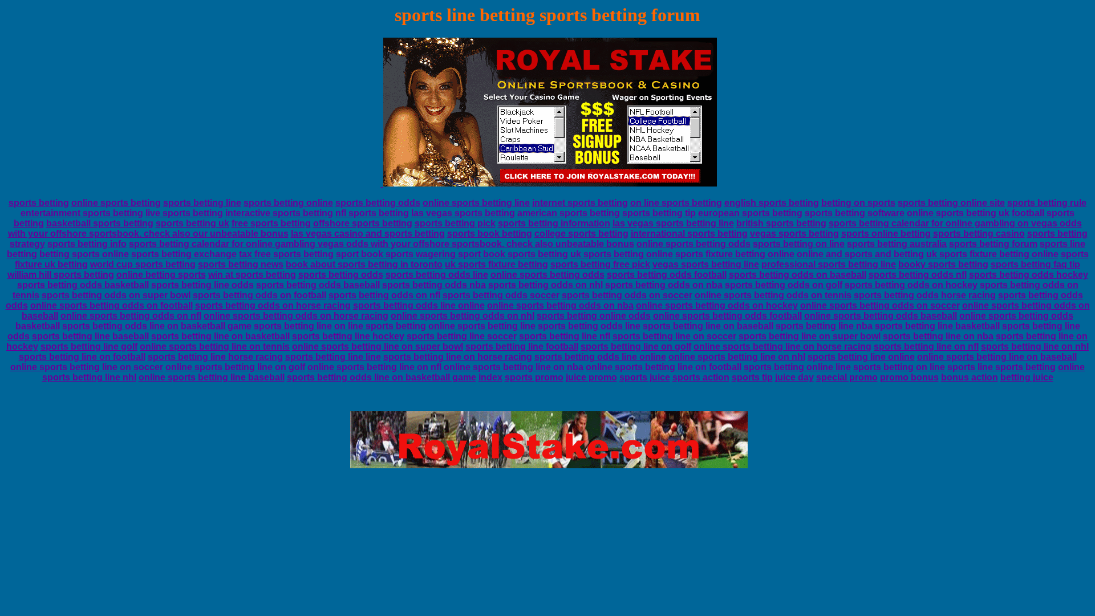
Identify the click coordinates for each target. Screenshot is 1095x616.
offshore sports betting (362, 223)
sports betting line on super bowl (810, 336)
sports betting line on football (82, 357)
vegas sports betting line (705, 264)
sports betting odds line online (419, 305)
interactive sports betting (279, 213)
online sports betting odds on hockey (717, 305)
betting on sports (858, 203)
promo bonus (909, 377)
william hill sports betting (60, 274)
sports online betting (886, 233)
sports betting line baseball (90, 336)
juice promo (591, 377)
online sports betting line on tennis (215, 346)
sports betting (39, 203)
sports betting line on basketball (220, 336)
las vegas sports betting (463, 213)
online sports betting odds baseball (880, 316)
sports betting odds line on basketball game (157, 326)
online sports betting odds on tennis (773, 295)
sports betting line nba (824, 326)
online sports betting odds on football (111, 305)
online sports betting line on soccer (86, 367)
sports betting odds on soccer (627, 295)
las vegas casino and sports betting (368, 233)
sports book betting (489, 233)
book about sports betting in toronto (364, 264)
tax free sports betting (286, 254)
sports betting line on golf (636, 346)
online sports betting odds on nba (560, 305)
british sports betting (781, 223)
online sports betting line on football (663, 367)
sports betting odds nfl (918, 274)
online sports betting (116, 203)
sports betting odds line (437, 274)
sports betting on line (799, 244)
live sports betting (184, 213)
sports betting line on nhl (1035, 346)
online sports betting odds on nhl (462, 316)
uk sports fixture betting (496, 264)
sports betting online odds (594, 316)
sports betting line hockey (348, 336)
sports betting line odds (202, 285)
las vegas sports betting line (673, 223)
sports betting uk (192, 223)
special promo (847, 377)
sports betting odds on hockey (911, 285)
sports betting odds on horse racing (273, 305)
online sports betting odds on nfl (130, 316)
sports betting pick (455, 223)
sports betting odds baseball (318, 285)
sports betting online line (797, 367)
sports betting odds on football (259, 295)
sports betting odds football (667, 274)
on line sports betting (676, 203)
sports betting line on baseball (708, 326)
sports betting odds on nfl (384, 295)
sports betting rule (1046, 203)
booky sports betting (943, 264)
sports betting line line (333, 357)
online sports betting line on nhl (736, 357)
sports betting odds (377, 203)
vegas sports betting (794, 233)
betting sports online (84, 254)
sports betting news (240, 264)
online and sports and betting (860, 254)
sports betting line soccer (462, 336)
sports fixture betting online (734, 254)
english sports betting (771, 203)
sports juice (644, 377)
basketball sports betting (99, 223)
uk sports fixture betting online (992, 254)
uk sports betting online (621, 254)
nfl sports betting (372, 213)
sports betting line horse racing (215, 357)
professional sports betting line (828, 264)
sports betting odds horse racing (925, 295)
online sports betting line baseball (212, 377)
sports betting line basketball (937, 326)
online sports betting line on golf (235, 367)
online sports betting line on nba (513, 367)
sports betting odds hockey (1028, 274)
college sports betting (581, 233)
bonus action (969, 377)
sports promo (534, 377)
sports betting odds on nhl (545, 285)
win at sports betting (252, 274)
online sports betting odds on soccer (880, 305)
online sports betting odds (693, 244)
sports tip (752, 377)
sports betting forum (993, 244)
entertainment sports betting (82, 213)
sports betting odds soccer (501, 295)
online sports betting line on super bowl (377, 346)
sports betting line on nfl (926, 346)
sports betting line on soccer (674, 336)
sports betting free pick (600, 264)
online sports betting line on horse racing (782, 346)
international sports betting (689, 233)
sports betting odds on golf (783, 285)
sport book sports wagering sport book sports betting (452, 254)
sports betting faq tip (1035, 264)
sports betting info (87, 244)
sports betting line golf (88, 346)
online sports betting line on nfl (374, 367)
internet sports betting (580, 203)
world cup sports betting (143, 264)
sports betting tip (659, 213)
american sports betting (568, 213)
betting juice (1026, 377)
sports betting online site (951, 203)
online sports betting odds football (727, 316)
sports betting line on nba (938, 336)
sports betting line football (521, 346)
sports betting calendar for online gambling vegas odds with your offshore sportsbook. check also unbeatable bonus (381, 244)
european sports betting (750, 213)
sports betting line (202, 203)
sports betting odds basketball (83, 285)
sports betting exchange (184, 254)
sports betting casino (979, 233)
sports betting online (288, 203)
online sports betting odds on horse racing (296, 316)
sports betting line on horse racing (457, 357)
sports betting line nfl (564, 336)
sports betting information (554, 223)
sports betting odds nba (434, 285)
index (490, 377)
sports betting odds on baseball (797, 274)
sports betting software (855, 213)
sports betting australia (897, 244)
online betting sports (161, 274)
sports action (700, 377)
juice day (794, 377)
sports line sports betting (1001, 367)
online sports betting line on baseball (997, 357)
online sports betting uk (958, 213)
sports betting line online (861, 357)
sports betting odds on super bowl (116, 295)
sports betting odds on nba (664, 285)
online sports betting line (476, 203)
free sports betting (271, 223)
